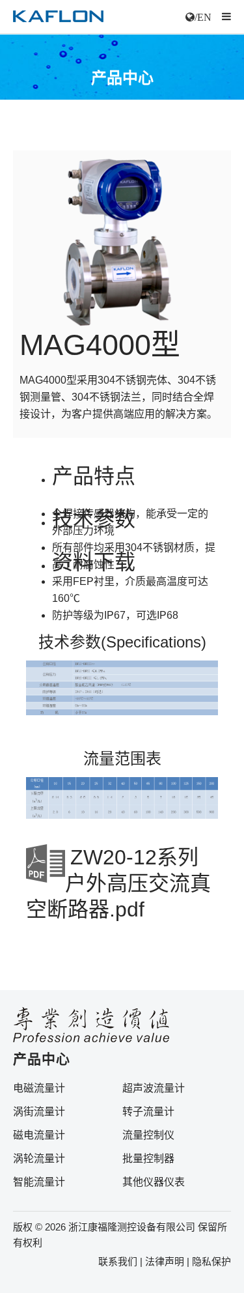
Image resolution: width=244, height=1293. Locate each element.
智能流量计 (39, 1181)
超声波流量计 (153, 1088)
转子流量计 (148, 1111)
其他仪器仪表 (153, 1181)
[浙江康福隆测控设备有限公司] (58, 17)
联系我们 (117, 1261)
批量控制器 (148, 1158)
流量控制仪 (148, 1135)
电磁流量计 (39, 1088)
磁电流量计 (39, 1135)
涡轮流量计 (39, 1158)
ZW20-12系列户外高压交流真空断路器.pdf (118, 883)
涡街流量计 (39, 1111)
